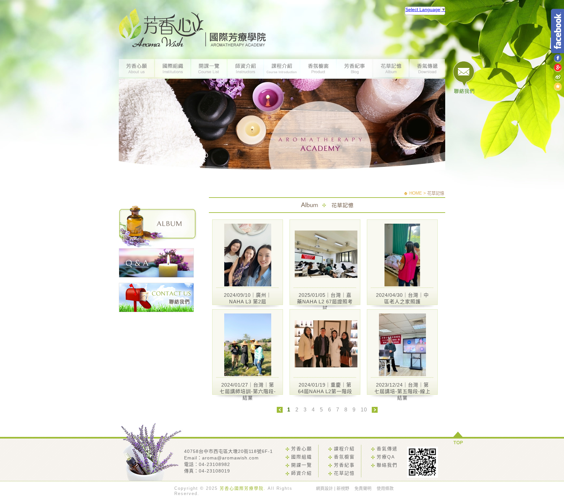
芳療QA (386, 456)
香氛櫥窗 (344, 456)
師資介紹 (301, 473)
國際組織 (301, 456)
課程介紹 (344, 448)
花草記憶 (344, 473)
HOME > (417, 193)
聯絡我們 (387, 465)
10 (364, 409)
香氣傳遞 (387, 448)
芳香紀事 (344, 465)
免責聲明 (362, 488)
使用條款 (385, 488)
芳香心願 (301, 448)
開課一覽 (301, 465)
